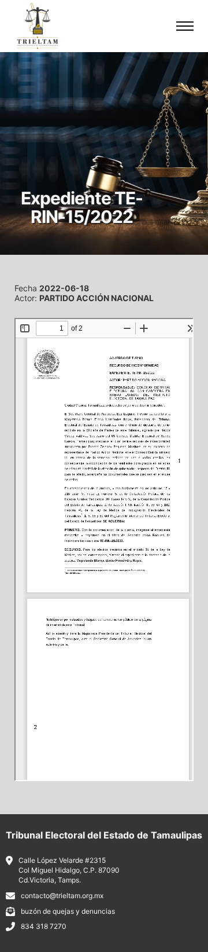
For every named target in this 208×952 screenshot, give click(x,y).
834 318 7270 (43, 926)
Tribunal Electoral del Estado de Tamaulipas (104, 835)
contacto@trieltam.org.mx (62, 895)
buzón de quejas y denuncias (68, 911)
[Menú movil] (185, 26)
